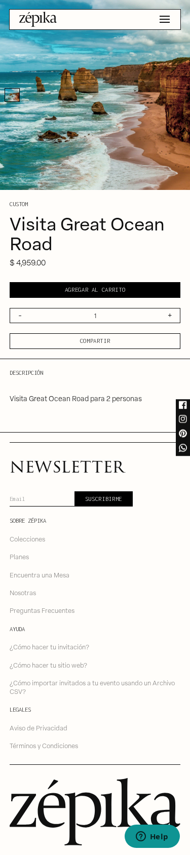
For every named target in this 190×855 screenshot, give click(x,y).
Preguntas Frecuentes (42, 610)
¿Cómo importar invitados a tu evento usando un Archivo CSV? (92, 686)
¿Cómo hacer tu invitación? (49, 646)
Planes (19, 556)
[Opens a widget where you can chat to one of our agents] (152, 837)
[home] (38, 19)
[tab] (12, 95)
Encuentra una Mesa (39, 574)
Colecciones (27, 538)
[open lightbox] (95, 95)
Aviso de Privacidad (38, 727)
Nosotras (23, 592)
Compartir (95, 340)
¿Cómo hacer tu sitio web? (48, 664)
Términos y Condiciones (44, 745)
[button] (164, 19)
